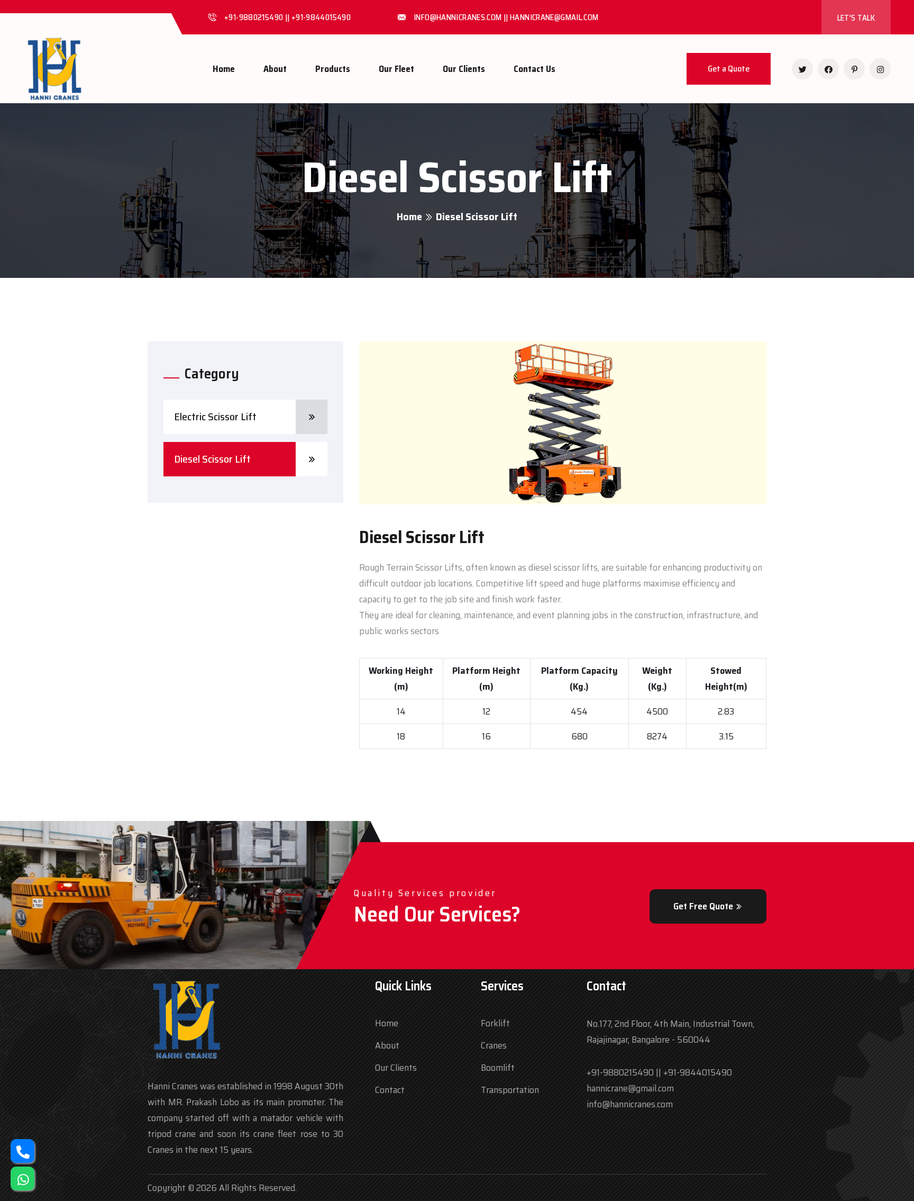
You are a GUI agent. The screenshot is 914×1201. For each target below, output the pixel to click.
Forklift (495, 1023)
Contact (390, 1089)
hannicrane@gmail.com (630, 1088)
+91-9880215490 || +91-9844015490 (659, 1072)
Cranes (494, 1045)
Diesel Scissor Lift (212, 458)
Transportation (510, 1089)
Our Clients (464, 69)
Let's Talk (856, 18)
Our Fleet (396, 69)
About (275, 69)
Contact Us (534, 69)
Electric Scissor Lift (215, 416)
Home (224, 69)
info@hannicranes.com (630, 1104)
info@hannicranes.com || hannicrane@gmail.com (506, 17)
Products (332, 69)
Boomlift (498, 1067)
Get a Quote (729, 68)
